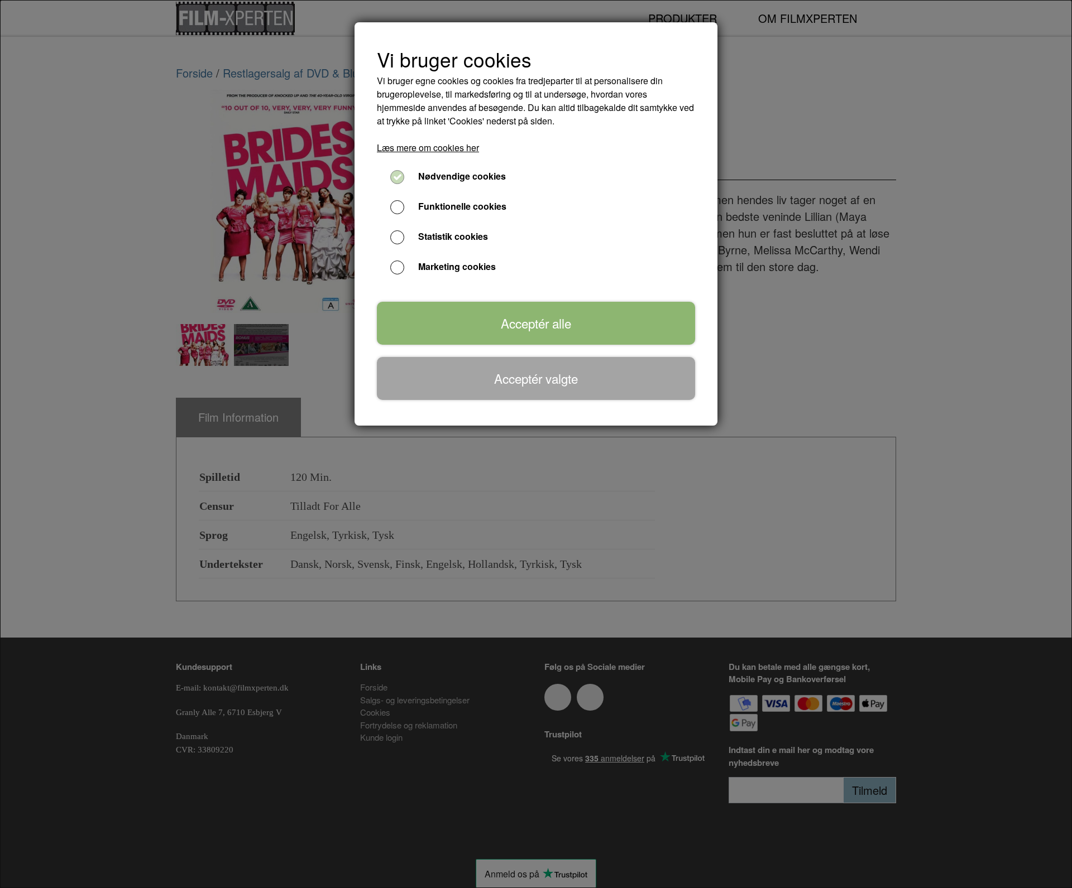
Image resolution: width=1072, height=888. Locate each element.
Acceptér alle (536, 323)
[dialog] (536, 444)
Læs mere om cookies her (428, 147)
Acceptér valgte (536, 378)
